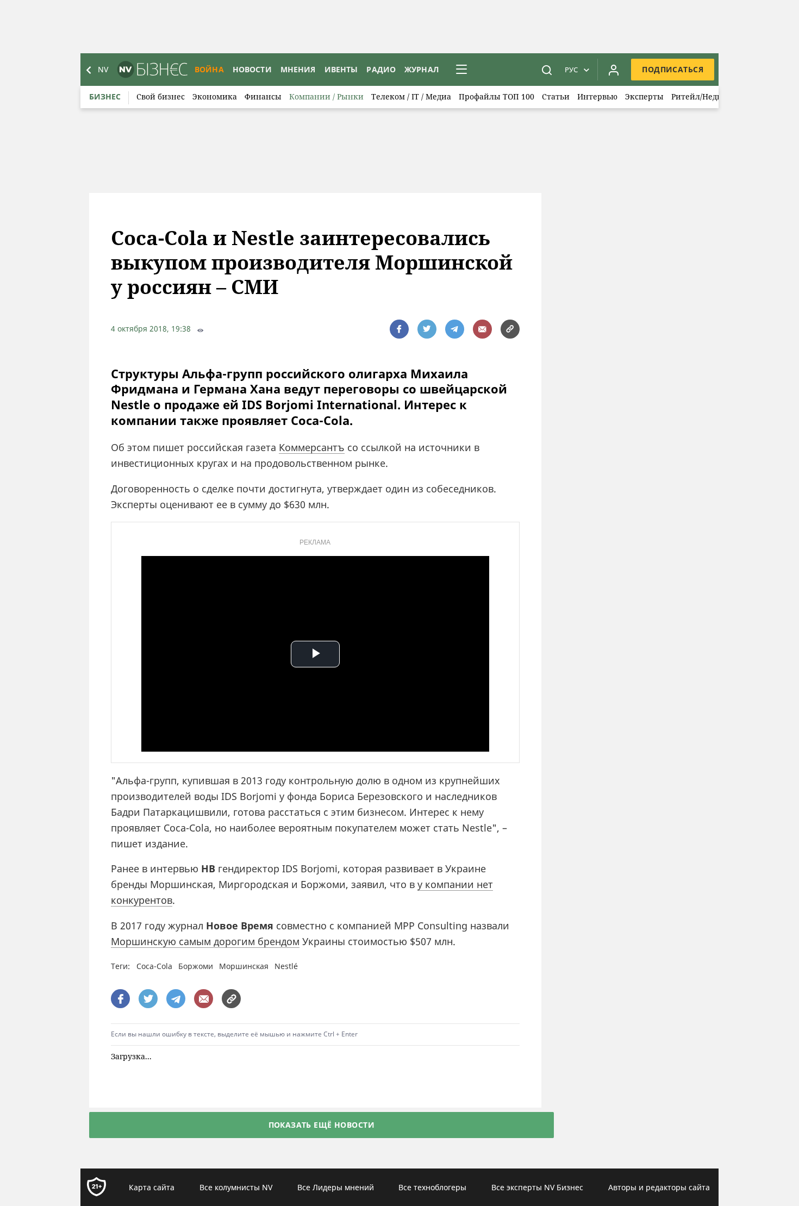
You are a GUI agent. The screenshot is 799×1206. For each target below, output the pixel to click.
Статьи (556, 96)
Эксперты (644, 96)
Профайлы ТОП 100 (496, 96)
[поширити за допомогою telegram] (454, 329)
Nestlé (286, 966)
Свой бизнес (160, 96)
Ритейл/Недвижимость (716, 96)
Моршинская (244, 966)
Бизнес (105, 96)
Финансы (263, 96)
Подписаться (672, 69)
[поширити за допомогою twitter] (426, 329)
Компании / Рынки (326, 96)
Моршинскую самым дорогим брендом (205, 941)
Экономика (214, 96)
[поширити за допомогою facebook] (399, 329)
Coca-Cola (154, 966)
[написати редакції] (482, 329)
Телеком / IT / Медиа (411, 96)
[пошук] (547, 70)
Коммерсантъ (312, 447)
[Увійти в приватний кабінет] (614, 69)
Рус (571, 69)
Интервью (597, 96)
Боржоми (195, 966)
